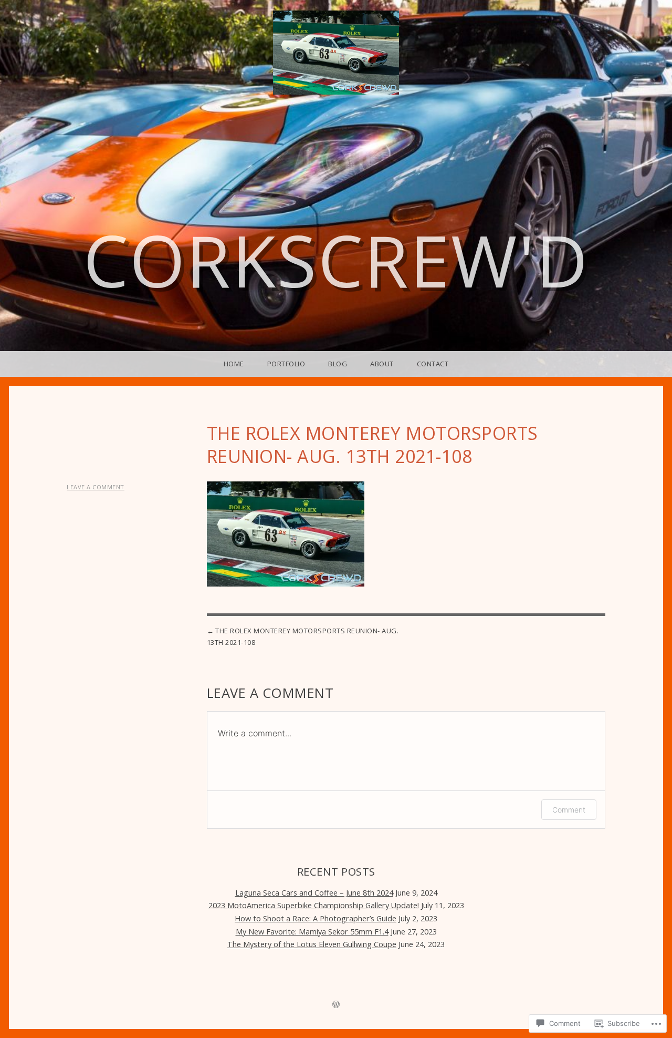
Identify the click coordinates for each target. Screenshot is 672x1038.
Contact (433, 363)
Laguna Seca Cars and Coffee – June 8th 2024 (314, 893)
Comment (568, 809)
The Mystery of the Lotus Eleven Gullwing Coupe (311, 944)
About (382, 363)
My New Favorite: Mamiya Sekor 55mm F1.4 (312, 932)
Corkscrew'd (336, 260)
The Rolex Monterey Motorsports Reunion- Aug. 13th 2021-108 (303, 636)
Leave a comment (95, 487)
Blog (337, 363)
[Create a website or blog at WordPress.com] (336, 1005)
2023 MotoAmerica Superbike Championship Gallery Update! (313, 905)
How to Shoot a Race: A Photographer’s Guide (315, 918)
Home (234, 363)
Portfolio (286, 363)
